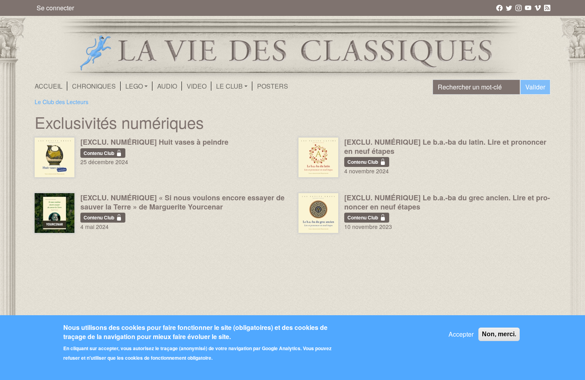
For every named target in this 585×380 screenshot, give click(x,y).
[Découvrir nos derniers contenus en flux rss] (547, 7)
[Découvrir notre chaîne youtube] (528, 7)
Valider (535, 86)
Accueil (48, 86)
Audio (167, 86)
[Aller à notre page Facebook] (500, 7)
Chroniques (94, 86)
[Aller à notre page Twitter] (509, 7)
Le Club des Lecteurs (61, 102)
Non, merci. (499, 334)
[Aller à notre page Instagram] (519, 7)
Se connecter (55, 7)
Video (197, 86)
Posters (272, 86)
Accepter (461, 334)
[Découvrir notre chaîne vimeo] (538, 7)
